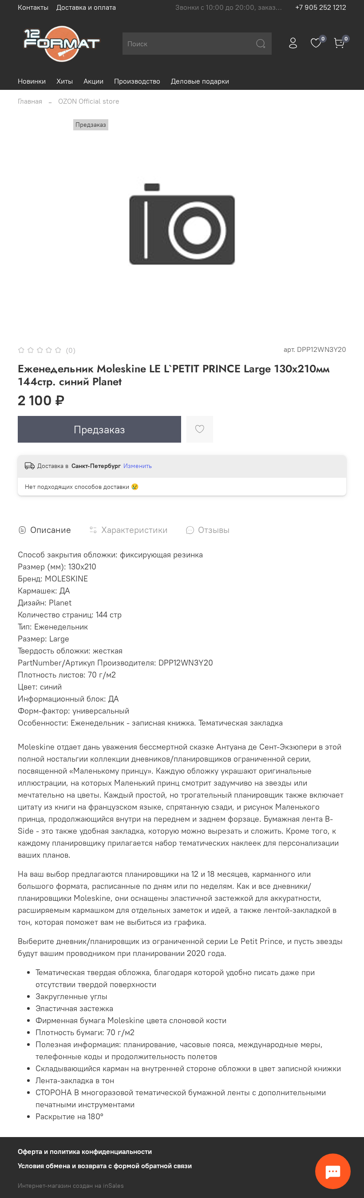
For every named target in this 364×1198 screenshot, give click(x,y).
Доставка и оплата (86, 7)
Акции (93, 81)
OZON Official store (88, 101)
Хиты (64, 81)
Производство (137, 81)
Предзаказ (99, 429)
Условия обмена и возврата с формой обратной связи (105, 1165)
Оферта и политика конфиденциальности (85, 1151)
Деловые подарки (200, 81)
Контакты (33, 7)
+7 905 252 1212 (320, 7)
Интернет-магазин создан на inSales (71, 1186)
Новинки (32, 81)
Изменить (137, 466)
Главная (30, 101)
